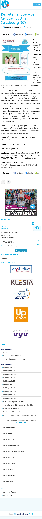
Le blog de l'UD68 (9, 395)
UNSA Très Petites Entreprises (14, 359)
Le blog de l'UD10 (9, 371)
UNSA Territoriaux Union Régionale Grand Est (19, 415)
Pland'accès (39, 243)
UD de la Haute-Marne (10, 445)
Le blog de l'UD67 (9, 391)
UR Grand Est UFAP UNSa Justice (15, 412)
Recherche (5, 219)
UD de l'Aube (7, 433)
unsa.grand (21, 251)
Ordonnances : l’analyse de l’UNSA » (9, 182)
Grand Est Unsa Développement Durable (18, 405)
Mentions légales (9, 492)
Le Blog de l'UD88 (9, 398)
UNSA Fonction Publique (12, 356)
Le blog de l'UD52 (9, 378)
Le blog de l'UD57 (9, 388)
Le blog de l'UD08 (9, 367)
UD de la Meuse (8, 457)
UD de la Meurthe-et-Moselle (13, 451)
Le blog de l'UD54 (9, 381)
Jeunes (29, 27)
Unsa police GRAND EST (11, 408)
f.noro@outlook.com (9, 165)
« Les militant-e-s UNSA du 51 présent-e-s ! (3, 182)
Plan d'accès (7, 495)
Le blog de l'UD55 (9, 384)
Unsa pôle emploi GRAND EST (14, 402)
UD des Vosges (7, 481)
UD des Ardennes (8, 427)
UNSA (5, 352)
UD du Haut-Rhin (8, 475)
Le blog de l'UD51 (9, 374)
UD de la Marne (8, 439)
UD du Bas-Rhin (8, 469)
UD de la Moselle (8, 463)
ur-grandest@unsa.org (10, 246)
